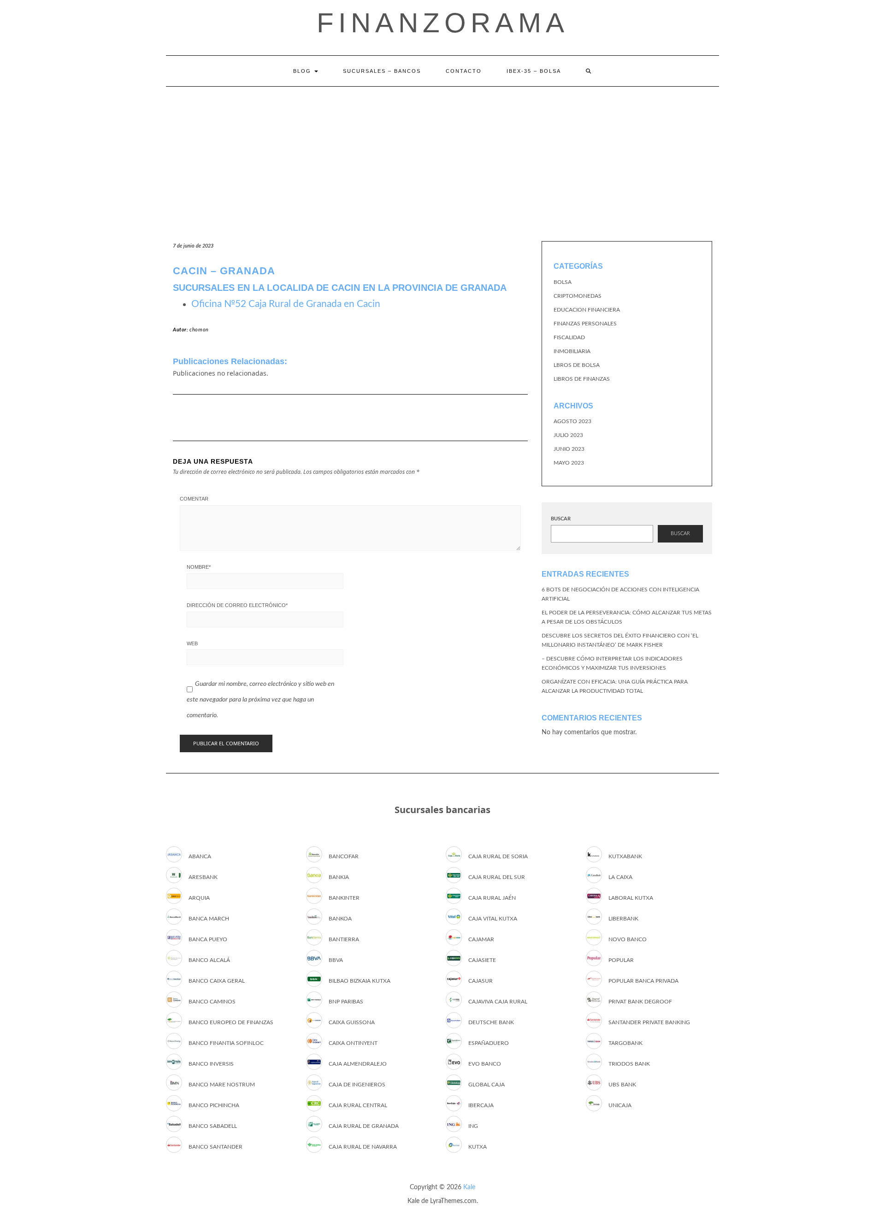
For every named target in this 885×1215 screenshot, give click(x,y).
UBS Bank (622, 1084)
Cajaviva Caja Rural (497, 1001)
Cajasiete (482, 960)
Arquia (199, 898)
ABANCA (200, 856)
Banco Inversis (211, 1064)
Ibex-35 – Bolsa (534, 71)
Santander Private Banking (649, 1022)
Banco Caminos (212, 1001)
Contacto (464, 71)
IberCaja (481, 1105)
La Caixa (620, 877)
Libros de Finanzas (582, 379)
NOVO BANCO (627, 939)
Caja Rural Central (358, 1105)
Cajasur (480, 981)
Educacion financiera (587, 310)
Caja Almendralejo (358, 1064)
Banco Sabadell (213, 1126)
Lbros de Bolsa (577, 365)
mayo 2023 (569, 463)
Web (192, 643)
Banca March (209, 918)
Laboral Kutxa (630, 898)
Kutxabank (625, 856)
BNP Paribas (346, 1001)
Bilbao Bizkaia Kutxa (359, 981)
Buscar (561, 518)
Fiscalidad (569, 337)
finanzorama (443, 22)
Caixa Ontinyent (353, 1043)
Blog (303, 71)
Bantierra (344, 939)
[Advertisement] (442, 155)
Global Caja (486, 1084)
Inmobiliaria (572, 351)
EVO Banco (484, 1064)
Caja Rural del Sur (496, 877)
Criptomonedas (578, 296)
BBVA (336, 960)
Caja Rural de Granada (364, 1126)
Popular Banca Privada (643, 981)
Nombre (199, 567)
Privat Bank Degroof (640, 1001)
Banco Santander (215, 1147)
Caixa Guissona (352, 1022)
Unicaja (619, 1105)
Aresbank (203, 877)
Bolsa (563, 282)
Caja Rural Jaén (492, 898)
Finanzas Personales (585, 323)
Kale (469, 1187)
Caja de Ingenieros (357, 1084)
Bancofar (344, 856)
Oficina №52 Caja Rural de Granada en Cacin (285, 304)
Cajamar (481, 939)
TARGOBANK (625, 1043)
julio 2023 (568, 435)
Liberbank (623, 918)
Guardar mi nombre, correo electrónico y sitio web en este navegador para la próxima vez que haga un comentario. (260, 699)
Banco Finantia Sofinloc (226, 1043)
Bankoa (340, 918)
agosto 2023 (572, 421)
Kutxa (477, 1147)
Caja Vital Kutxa (492, 918)
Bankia (339, 877)
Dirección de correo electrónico (237, 605)
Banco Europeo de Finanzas (231, 1022)
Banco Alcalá (209, 960)
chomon (199, 329)
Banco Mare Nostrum (222, 1084)
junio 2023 (569, 449)
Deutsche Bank (491, 1022)
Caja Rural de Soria (498, 856)
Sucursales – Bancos (382, 71)
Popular (621, 960)
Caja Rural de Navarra (363, 1147)
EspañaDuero (488, 1043)
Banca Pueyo (208, 939)
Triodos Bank (629, 1064)
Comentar (194, 498)
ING (473, 1126)
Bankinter (344, 898)
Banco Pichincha (214, 1105)
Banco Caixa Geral (217, 981)
